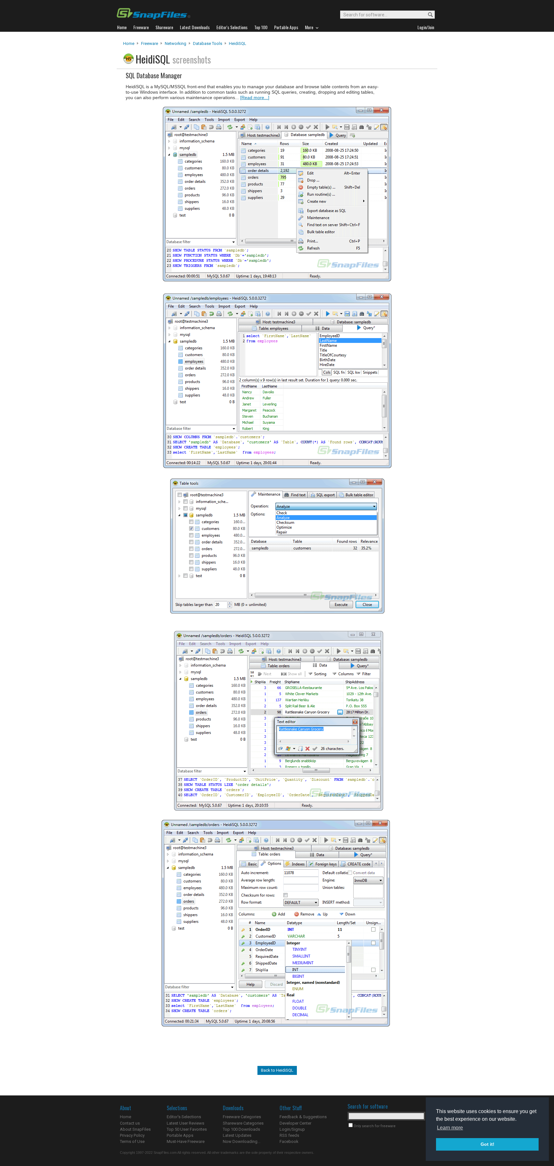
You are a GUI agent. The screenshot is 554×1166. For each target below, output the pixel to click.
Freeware (149, 43)
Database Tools (207, 43)
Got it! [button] (487, 1144)
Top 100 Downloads (241, 1129)
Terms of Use (132, 1141)
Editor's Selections (184, 1116)
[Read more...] (254, 97)
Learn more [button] (450, 1127)
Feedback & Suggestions (303, 1116)
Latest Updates (237, 1135)
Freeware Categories (242, 1116)
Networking (175, 43)
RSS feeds (289, 1135)
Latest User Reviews (185, 1123)
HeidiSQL (237, 43)
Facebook (289, 1141)
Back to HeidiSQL (277, 1070)
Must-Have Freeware (186, 1141)
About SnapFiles (135, 1129)
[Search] (427, 15)
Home (128, 43)
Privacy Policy (132, 1135)
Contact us (130, 1123)
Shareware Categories (243, 1123)
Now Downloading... (241, 1141)
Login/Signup (292, 1129)
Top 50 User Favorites (187, 1129)
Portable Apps (180, 1135)
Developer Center (295, 1123)
